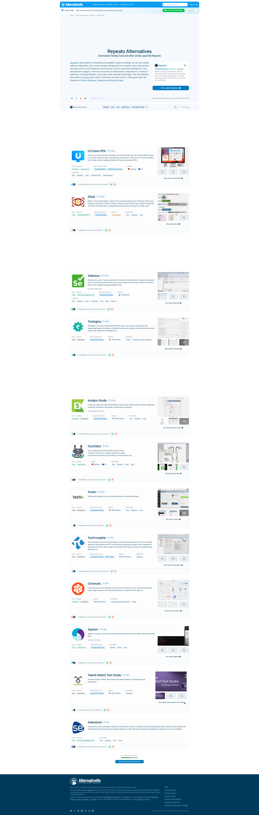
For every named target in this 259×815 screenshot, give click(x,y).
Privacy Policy (170, 793)
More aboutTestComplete (172, 565)
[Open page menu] (197, 4)
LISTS (131, 4)
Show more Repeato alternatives (129, 762)
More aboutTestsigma (172, 349)
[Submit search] (164, 4)
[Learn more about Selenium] (78, 281)
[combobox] (175, 4)
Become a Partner (172, 802)
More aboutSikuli (172, 224)
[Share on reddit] (81, 98)
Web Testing (110, 557)
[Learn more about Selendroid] (78, 727)
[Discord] (71, 811)
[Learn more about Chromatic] (78, 588)
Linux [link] (112, 107)
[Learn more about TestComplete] (78, 543)
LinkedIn (94, 799)
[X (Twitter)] (75, 811)
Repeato (74, 62)
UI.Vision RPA (88, 77)
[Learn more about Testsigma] (78, 326)
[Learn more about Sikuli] (78, 202)
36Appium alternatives (94, 640)
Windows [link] (106, 107)
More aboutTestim (172, 519)
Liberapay (140, 799)
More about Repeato (169, 88)
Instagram (85, 799)
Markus (90, 790)
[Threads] (86, 811)
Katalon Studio (116, 80)
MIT (87, 215)
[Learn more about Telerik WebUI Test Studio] (78, 680)
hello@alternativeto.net (112, 797)
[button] (111, 151)
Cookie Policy (170, 796)
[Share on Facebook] (72, 98)
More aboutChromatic (172, 611)
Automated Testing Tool (161, 69)
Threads (78, 799)
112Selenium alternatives (95, 288)
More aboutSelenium (172, 303)
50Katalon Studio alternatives (96, 411)
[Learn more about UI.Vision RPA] (78, 156)
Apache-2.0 (90, 295)
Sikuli (84, 80)
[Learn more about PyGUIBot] (78, 451)
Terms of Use (170, 790)
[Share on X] (76, 98)
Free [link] (118, 107)
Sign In (192, 4)
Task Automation (100, 169)
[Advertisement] (129, 31)
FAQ (166, 787)
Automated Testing (106, 295)
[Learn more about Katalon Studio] (78, 405)
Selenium (91, 80)
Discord (127, 797)
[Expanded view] (175, 107)
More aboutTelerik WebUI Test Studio (171, 702)
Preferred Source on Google (176, 805)
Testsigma (101, 80)
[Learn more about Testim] (78, 497)
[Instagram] (89, 811)
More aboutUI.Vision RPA (172, 178)
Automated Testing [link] (138, 107)
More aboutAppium (172, 657)
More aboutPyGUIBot (172, 473)
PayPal (147, 799)
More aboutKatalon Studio (172, 428)
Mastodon (155, 797)
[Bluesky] (82, 811)
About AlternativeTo (173, 799)
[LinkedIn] (93, 811)
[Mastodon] (78, 811)
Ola (84, 790)
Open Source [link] (126, 107)
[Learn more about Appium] (78, 634)
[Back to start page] (75, 4)
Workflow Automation (115, 169)
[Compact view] (177, 107)
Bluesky (72, 799)
